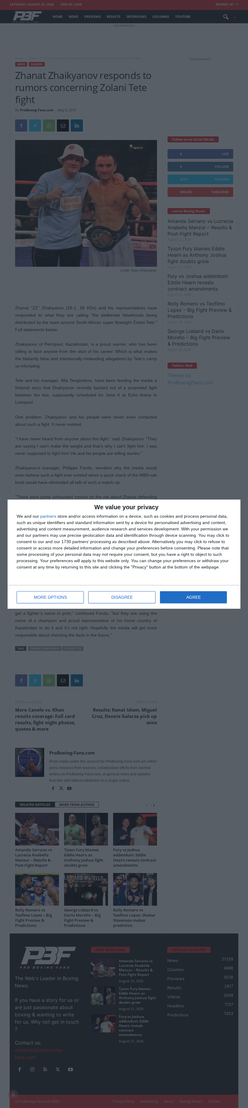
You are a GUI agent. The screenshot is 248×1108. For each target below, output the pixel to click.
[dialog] (124, 554)
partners (48, 516)
